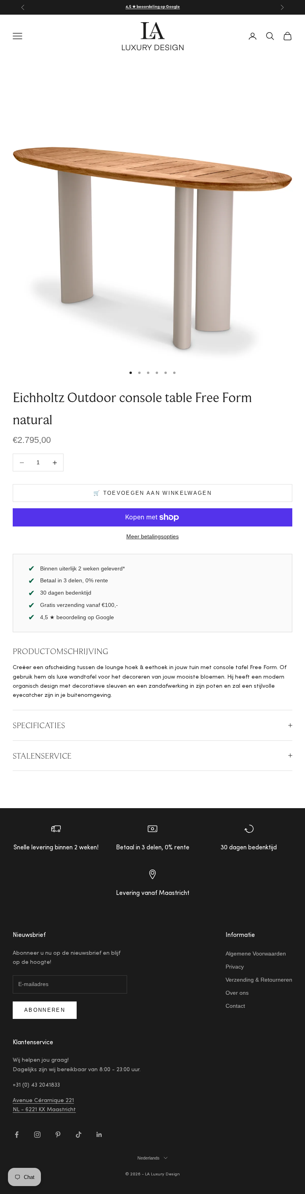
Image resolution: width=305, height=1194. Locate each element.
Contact (235, 1006)
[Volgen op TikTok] (79, 1135)
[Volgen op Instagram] (37, 1135)
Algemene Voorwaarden (256, 953)
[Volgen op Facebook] (17, 1135)
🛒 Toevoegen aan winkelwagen (152, 493)
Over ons (237, 993)
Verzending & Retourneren (259, 980)
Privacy (235, 966)
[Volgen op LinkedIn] (99, 1135)
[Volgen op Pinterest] (58, 1135)
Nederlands (148, 1158)
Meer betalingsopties (152, 536)
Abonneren (44, 1010)
